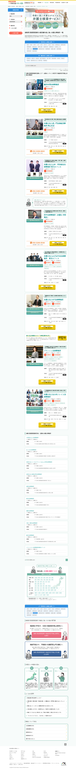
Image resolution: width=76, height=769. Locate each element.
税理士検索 (52, 2)
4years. (45, 751)
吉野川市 (45, 44)
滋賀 (46, 585)
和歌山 (49, 585)
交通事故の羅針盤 (46, 757)
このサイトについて (13, 763)
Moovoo (11, 755)
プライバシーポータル (55, 763)
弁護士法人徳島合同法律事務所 (34, 474)
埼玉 (41, 579)
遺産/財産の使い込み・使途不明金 (36, 60)
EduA (10, 754)
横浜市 (36, 592)
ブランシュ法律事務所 (52, 351)
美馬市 (41, 44)
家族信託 (62, 58)
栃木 (49, 579)
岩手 (41, 577)
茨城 (47, 579)
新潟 (35, 581)
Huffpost (22, 754)
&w (12, 752)
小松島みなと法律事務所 (32, 437)
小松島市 (49, 44)
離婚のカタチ (12, 758)
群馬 (52, 579)
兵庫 (38, 585)
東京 (35, 579)
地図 (64, 103)
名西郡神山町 (51, 46)
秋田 (44, 577)
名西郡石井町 (46, 46)
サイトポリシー (20, 763)
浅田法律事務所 (30, 486)
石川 (46, 581)
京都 (41, 585)
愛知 (35, 583)
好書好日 (33, 754)
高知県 (47, 86)
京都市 (57, 592)
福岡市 (50, 592)
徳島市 (28, 44)
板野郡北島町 (63, 44)
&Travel (15, 752)
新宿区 (52, 260)
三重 (43, 583)
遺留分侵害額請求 (43, 58)
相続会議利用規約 (27, 763)
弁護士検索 (46, 2)
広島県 (47, 219)
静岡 (38, 583)
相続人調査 (49, 58)
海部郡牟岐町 (34, 615)
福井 (49, 581)
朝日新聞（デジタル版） (13, 751)
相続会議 (45, 752)
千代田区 (52, 301)
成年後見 (28, 60)
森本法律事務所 (30, 535)
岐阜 (41, 583)
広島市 (52, 219)
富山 (43, 581)
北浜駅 (58, 352)
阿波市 (53, 44)
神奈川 (39, 579)
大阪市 (52, 352)
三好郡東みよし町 (57, 46)
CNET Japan (23, 751)
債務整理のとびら (24, 758)
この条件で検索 (15, 33)
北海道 (36, 577)
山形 (49, 577)
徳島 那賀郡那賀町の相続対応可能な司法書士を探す (46, 653)
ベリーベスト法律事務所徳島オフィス (35, 547)
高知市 (52, 86)
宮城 (47, 577)
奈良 (43, 585)
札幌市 (47, 592)
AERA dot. (22, 755)
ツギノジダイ (46, 754)
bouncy (22, 757)
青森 (39, 577)
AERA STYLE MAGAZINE (36, 757)
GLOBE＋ (34, 752)
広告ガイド (15, 764)
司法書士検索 (57, 2)
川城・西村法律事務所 (31, 523)
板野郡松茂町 (34, 46)
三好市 (38, 44)
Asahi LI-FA (45, 755)
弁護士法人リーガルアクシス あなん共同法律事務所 (39, 462)
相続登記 (58, 58)
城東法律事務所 (30, 510)
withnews (11, 757)
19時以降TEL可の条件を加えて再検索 (62, 337)
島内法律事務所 (30, 498)
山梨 (38, 581)
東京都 (47, 260)
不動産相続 (45, 60)
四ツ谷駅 (58, 260)
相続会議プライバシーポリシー (36, 763)
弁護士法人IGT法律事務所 (53, 300)
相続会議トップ (40, 2)
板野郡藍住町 (57, 44)
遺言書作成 (28, 58)
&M (10, 752)
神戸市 (54, 592)
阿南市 (31, 44)
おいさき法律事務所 (31, 449)
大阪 (35, 585)
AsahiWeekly (57, 755)
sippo (33, 751)
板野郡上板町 (40, 46)
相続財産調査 (54, 58)
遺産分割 (33, 58)
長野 (41, 581)
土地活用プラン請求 (65, 2)
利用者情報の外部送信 (46, 763)
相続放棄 (37, 58)
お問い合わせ (20, 764)
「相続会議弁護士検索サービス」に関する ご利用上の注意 (37, 598)
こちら (49, 599)
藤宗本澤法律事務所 (51, 84)
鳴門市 (35, 44)
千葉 (44, 579)
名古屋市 (43, 592)
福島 (52, 577)
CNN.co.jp (22, 752)
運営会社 (11, 764)
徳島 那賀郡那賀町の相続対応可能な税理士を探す (46, 634)
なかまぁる (34, 755)
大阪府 (47, 352)
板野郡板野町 (29, 46)
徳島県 (29, 439)
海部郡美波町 (29, 615)
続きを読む (59, 137)
